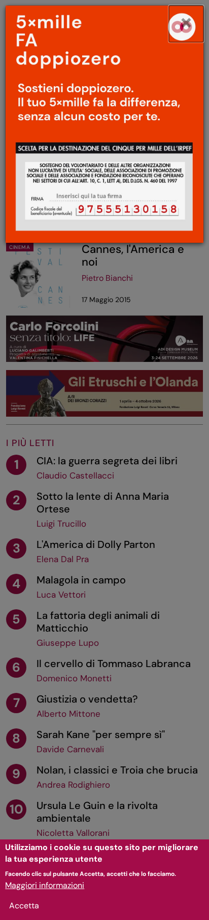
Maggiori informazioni (44, 885)
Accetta (24, 905)
